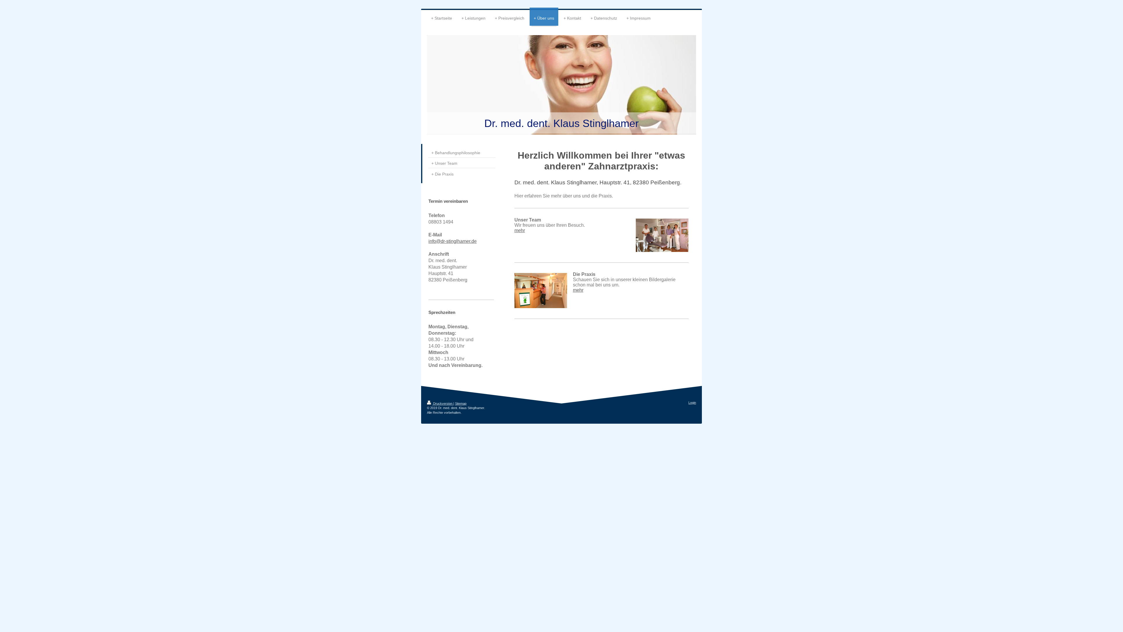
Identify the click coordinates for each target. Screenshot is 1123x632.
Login (692, 402)
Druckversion (442, 403)
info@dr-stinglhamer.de (452, 241)
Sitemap (460, 403)
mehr (519, 230)
